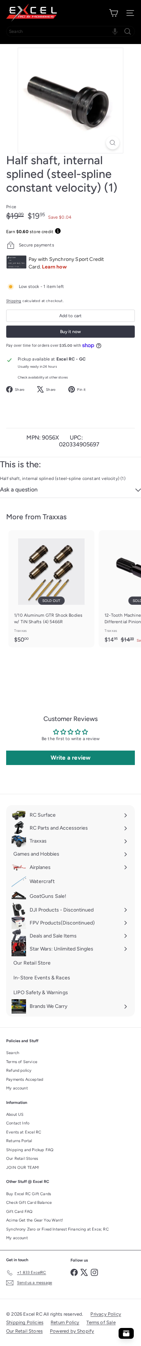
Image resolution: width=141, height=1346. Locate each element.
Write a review (71, 757)
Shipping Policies (24, 1322)
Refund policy (18, 1070)
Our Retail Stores (22, 1158)
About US (15, 1114)
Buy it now (70, 331)
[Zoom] (112, 142)
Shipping (13, 300)
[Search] (127, 31)
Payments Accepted (24, 1079)
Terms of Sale (100, 1322)
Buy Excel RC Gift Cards (28, 1194)
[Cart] (113, 13)
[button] (115, 31)
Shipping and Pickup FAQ (30, 1150)
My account (17, 1088)
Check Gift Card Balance (29, 1202)
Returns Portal (19, 1141)
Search (12, 1052)
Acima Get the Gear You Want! (34, 1220)
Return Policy (65, 1322)
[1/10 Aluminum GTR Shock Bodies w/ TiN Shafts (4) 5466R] (51, 588)
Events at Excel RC (23, 1132)
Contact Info (17, 1123)
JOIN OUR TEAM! (22, 1167)
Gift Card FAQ (19, 1211)
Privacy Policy (105, 1314)
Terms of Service (21, 1061)
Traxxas (55, 516)
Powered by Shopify (72, 1331)
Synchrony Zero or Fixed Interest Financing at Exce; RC (57, 1229)
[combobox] (70, 31)
